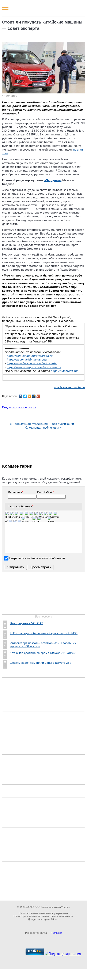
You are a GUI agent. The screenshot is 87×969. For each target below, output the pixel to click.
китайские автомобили (69, 387)
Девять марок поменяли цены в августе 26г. (40, 662)
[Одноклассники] (29, 396)
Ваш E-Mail (45, 492)
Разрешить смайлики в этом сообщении (37, 558)
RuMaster (56, 932)
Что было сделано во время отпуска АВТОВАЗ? (43, 652)
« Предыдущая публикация (29, 423)
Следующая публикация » (43, 427)
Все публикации (63, 423)
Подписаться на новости (19, 407)
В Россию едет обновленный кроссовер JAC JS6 (43, 633)
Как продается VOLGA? (26, 623)
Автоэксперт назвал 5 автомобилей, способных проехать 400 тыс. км (43, 644)
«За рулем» (52, 180)
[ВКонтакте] (20, 396)
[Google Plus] (38, 396)
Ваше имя (15, 492)
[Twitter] (25, 396)
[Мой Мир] (34, 396)
